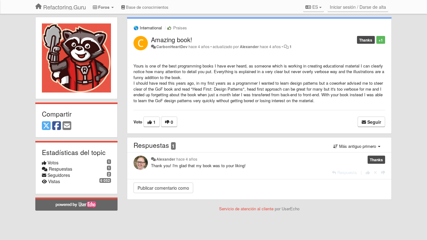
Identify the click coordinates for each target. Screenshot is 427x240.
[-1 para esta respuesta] (383, 172)
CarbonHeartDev (172, 46)
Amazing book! (171, 39)
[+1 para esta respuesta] (368, 172)
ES (315, 7)
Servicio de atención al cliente (247, 209)
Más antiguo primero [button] (357, 146)
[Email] (67, 126)
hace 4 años (186, 159)
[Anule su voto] (375, 172)
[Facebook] (56, 126)
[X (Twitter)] (46, 126)
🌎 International (147, 28)
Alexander (249, 46)
